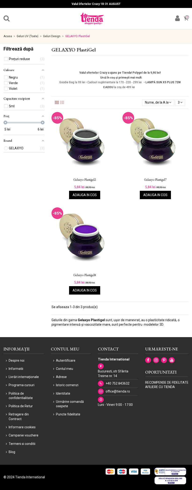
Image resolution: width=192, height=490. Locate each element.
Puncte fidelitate (68, 414)
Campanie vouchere (23, 435)
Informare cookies (22, 427)
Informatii (16, 369)
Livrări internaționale (24, 377)
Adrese (61, 377)
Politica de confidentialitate (21, 396)
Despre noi (16, 360)
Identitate (63, 393)
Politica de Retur (21, 406)
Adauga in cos (85, 195)
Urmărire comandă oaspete (70, 404)
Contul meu (64, 369)
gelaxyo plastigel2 (84, 180)
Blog (12, 452)
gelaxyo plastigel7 (155, 180)
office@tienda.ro (118, 391)
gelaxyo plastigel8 (84, 275)
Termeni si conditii (22, 444)
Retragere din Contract (19, 416)
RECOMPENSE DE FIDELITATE (166, 382)
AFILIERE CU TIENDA (160, 387)
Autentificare (65, 360)
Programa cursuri (21, 385)
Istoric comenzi (67, 385)
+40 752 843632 (117, 383)
